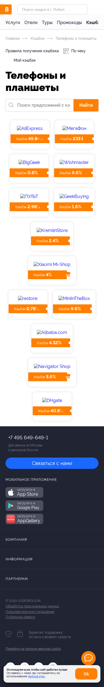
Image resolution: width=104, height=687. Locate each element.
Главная (13, 38)
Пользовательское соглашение (30, 612)
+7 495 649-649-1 (28, 437)
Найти (86, 105)
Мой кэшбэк (24, 60)
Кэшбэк (94, 22)
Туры (47, 22)
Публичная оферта (20, 617)
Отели (30, 22)
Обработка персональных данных (32, 606)
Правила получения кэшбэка (32, 51)
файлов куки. (36, 676)
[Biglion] (11, 9)
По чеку (78, 51)
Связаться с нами (52, 463)
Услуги (13, 22)
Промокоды (69, 22)
